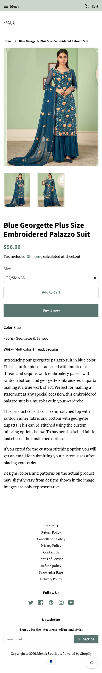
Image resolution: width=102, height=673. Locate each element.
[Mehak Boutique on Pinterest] (51, 603)
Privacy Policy (51, 545)
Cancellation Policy (51, 539)
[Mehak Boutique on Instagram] (61, 603)
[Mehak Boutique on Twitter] (30, 603)
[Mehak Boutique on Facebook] (41, 603)
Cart (94, 6)
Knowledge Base (51, 572)
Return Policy (51, 532)
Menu (14, 6)
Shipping (34, 256)
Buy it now (51, 310)
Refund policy (51, 565)
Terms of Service (51, 559)
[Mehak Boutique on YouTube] (71, 603)
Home (8, 41)
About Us (51, 525)
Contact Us (51, 552)
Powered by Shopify (77, 653)
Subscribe (86, 639)
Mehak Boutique (49, 653)
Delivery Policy (51, 579)
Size (7, 269)
